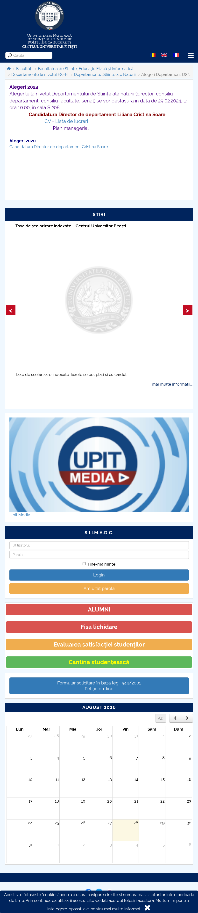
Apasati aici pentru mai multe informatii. (106, 908)
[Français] (176, 55)
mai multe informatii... (172, 384)
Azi (160, 718)
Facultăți (24, 68)
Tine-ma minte (101, 564)
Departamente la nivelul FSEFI (39, 74)
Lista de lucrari (71, 121)
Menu (191, 56)
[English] (164, 55)
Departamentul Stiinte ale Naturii (105, 74)
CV (47, 121)
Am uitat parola (99, 588)
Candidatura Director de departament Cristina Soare (58, 146)
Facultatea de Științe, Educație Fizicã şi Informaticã (85, 68)
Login (99, 574)
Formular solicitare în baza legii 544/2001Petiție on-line (99, 685)
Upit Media (19, 514)
